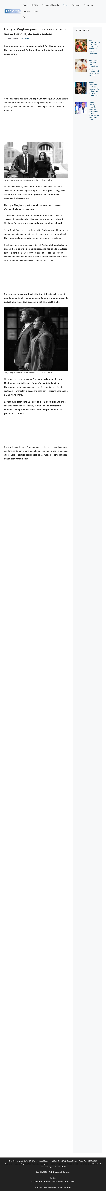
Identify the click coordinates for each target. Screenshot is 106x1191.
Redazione (47, 1187)
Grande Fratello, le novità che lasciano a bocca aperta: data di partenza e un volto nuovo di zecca (94, 111)
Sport (36, 11)
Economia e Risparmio (50, 5)
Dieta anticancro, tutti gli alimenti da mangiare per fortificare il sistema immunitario (94, 46)
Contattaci (66, 1172)
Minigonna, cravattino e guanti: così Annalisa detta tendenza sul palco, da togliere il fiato (94, 89)
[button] (24, 17)
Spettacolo (76, 5)
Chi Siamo (38, 1187)
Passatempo (88, 5)
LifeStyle (34, 5)
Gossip (65, 5)
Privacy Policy (57, 1187)
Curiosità (26, 11)
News (25, 5)
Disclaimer (67, 1187)
